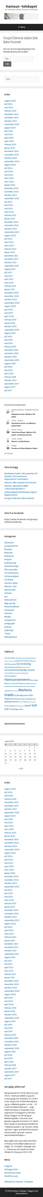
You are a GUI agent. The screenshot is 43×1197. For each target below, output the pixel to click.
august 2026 (10, 101)
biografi (8, 559)
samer (27, 705)
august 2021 (9, 269)
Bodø (17, 661)
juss (6, 596)
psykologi (8, 630)
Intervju (8, 593)
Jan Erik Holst (18, 683)
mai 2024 (8, 175)
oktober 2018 (10, 357)
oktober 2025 (10, 121)
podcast (8, 627)
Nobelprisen (31, 699)
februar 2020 (10, 319)
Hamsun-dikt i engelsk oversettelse (20, 482)
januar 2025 (9, 148)
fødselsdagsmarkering (13, 667)
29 (30, 760)
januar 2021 (9, 289)
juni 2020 (8, 309)
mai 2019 (8, 343)
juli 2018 (8, 367)
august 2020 (10, 306)
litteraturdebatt (11, 606)
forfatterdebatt (11, 576)
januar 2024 (9, 185)
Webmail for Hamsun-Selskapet (18, 1182)
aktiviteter (9, 542)
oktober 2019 (10, 326)
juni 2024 (8, 171)
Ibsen (10, 683)
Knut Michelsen (18, 686)
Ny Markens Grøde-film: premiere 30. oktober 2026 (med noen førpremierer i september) (21, 476)
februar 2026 (10, 111)
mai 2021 (8, 276)
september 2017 (11, 384)
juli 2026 (8, 104)
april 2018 (8, 373)
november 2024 (11, 155)
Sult (34, 705)
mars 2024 (9, 181)
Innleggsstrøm (11, 1169)
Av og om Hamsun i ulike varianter (19, 498)
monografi (9, 610)
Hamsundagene (10, 676)
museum (8, 613)
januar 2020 (9, 323)
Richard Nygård (9, 706)
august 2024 (10, 165)
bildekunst (9, 556)
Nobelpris (23, 699)
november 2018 (11, 353)
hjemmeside (9, 590)
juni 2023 (8, 205)
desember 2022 (11, 222)
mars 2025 (9, 141)
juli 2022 (8, 239)
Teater (7, 633)
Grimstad (9, 670)
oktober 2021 (10, 262)
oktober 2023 (10, 195)
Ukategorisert (10, 637)
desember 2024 (11, 151)
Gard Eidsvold (26, 667)
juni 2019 (8, 340)
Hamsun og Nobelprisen (20, 441)
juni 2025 (8, 131)
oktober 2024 (10, 158)
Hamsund (25, 673)
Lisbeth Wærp (27, 686)
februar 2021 (10, 286)
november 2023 (11, 191)
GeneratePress (21, 1193)
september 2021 (11, 266)
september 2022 (11, 232)
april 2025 (9, 138)
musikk (17, 695)
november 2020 (11, 296)
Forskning (8, 579)
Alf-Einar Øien (9, 658)
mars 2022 (9, 245)
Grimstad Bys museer (24, 670)
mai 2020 (8, 313)
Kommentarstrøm (12, 1173)
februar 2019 (10, 346)
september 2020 (11, 303)
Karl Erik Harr (8, 686)
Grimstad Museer (10, 673)
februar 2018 (10, 377)
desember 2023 (11, 188)
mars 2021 (9, 282)
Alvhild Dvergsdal (21, 658)
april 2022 (9, 242)
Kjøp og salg (9, 603)
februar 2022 (10, 249)
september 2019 (11, 330)
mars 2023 (9, 212)
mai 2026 (8, 107)
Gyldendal (19, 673)
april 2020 (9, 316)
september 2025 (11, 124)
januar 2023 (9, 218)
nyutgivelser (10, 620)
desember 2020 (11, 293)
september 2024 (12, 161)
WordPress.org (11, 1176)
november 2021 (11, 259)
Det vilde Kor (24, 661)
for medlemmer (11, 573)
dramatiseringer (11, 566)
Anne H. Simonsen (9, 661)
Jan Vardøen (27, 683)
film (18, 664)
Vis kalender (8, 453)
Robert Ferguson (19, 706)
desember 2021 (11, 256)
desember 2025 (11, 114)
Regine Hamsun (31, 702)
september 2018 (11, 360)
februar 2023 (10, 215)
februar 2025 (10, 144)
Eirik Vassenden (10, 664)
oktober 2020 (10, 299)
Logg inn (8, 1166)
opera (21, 702)
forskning (25, 663)
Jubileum (33, 683)
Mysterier (24, 695)
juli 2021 (8, 272)
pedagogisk (9, 623)
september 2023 (11, 198)
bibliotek (8, 553)
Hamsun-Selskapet (21, 6)
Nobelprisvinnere (12, 702)
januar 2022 (9, 252)
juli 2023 (8, 202)
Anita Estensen (31, 658)
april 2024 (9, 178)
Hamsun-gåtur (11, 583)
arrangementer (11, 546)
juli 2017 (8, 390)
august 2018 (9, 363)
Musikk (7, 617)
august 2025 (10, 128)
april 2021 (8, 279)
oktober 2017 (10, 380)
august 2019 (9, 333)
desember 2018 (11, 350)
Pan (24, 702)
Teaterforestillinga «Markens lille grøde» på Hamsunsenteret (23, 433)
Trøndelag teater (16, 709)
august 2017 (9, 387)
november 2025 (11, 117)
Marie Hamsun (14, 691)
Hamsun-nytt (10, 586)
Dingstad (33, 661)
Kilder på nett (10, 600)
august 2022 (10, 235)
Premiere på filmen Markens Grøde (24, 448)
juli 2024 (8, 168)
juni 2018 (8, 370)
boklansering (10, 563)
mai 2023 (8, 208)
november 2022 (11, 225)
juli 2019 (8, 336)
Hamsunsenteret (17, 680)
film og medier (11, 569)
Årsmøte (8, 549)
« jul (21, 768)
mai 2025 (8, 134)
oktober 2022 (10, 229)
